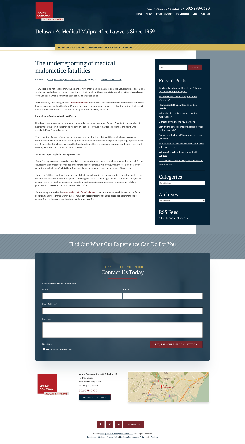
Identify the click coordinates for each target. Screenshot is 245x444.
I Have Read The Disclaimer (60, 349)
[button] (101, 424)
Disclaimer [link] (91, 437)
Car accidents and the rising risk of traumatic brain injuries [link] (181, 162)
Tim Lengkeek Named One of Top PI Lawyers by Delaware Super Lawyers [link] (181, 90)
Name (45, 289)
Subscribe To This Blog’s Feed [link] (173, 218)
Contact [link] (205, 13)
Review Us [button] (134, 424)
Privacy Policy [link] (113, 437)
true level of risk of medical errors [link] (79, 192)
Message (46, 319)
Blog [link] (195, 13)
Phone (126, 289)
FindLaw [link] (154, 437)
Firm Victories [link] (182, 13)
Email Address (49, 304)
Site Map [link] (101, 437)
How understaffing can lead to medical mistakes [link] (178, 106)
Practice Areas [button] (163, 13)
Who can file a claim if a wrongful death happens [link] (178, 154)
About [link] (149, 13)
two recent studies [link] (79, 102)
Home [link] (139, 13)
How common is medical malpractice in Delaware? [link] (178, 98)
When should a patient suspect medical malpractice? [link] (178, 115)
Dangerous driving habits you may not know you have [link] (180, 137)
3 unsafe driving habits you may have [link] (177, 121)
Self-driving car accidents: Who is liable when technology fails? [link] (181, 128)
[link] (49, 11)
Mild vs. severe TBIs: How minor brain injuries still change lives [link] (181, 145)
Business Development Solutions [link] (134, 437)
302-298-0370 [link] (198, 8)
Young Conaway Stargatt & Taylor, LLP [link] (67, 79)
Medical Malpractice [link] (111, 79)
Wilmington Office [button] (95, 397)
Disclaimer (47, 344)
